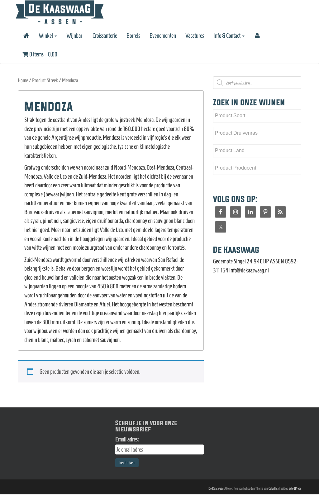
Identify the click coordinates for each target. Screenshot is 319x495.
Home (23, 80)
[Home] (26, 35)
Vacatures (194, 35)
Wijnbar (74, 35)
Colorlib (273, 488)
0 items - (42, 54)
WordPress (295, 488)
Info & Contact (227, 35)
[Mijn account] (256, 35)
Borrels (133, 35)
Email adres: (127, 439)
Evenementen (163, 35)
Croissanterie (104, 35)
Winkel (46, 35)
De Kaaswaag (216, 488)
